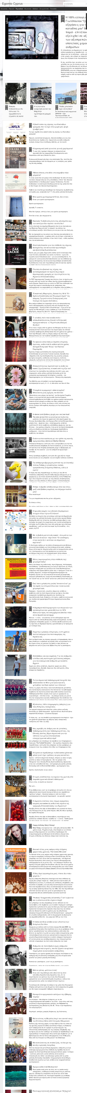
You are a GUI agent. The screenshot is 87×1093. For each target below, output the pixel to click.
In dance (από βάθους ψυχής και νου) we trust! (51, 414)
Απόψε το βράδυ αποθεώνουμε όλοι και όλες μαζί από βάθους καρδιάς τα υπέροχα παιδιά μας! (52, 489)
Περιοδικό (19, 9)
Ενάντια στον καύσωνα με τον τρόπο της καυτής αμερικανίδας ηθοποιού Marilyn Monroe (53, 439)
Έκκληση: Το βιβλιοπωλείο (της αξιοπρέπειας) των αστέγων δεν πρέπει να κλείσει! (52, 222)
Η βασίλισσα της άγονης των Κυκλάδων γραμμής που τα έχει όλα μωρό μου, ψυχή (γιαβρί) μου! (50, 126)
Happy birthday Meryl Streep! (44, 825)
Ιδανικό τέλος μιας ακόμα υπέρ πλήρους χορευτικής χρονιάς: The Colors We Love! (50, 850)
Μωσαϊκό (27, 9)
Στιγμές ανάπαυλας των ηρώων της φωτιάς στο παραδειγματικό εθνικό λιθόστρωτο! (53, 778)
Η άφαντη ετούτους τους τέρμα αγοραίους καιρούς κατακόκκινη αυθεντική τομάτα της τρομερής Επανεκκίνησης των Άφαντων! (51, 803)
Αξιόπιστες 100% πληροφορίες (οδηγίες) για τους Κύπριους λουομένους (51, 705)
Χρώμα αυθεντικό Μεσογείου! (45, 1067)
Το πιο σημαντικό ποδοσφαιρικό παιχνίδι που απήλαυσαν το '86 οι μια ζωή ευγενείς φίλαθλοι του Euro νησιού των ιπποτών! (52, 682)
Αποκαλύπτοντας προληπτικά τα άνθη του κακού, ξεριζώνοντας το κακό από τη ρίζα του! (52, 367)
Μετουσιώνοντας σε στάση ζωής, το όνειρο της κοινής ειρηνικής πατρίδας (52, 1043)
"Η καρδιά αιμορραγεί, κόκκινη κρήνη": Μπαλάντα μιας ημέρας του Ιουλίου (49, 391)
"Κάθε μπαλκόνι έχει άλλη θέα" (66, 107)
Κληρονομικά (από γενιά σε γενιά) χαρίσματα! (53, 148)
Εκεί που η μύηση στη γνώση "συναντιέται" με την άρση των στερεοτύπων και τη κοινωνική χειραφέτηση (52, 586)
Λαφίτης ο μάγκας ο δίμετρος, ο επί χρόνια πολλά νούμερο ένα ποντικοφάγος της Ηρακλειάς (51, 634)
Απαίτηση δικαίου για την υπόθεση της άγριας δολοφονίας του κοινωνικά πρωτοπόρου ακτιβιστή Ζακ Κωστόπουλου (52, 247)
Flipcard (11, 9)
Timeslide (53, 9)
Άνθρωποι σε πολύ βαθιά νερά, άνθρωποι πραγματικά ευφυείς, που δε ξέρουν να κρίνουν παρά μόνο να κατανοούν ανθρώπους (53, 948)
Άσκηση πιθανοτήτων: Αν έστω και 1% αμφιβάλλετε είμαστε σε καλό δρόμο (16, 112)
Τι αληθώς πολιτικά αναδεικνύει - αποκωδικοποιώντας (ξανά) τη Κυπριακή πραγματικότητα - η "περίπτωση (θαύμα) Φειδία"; (50, 321)
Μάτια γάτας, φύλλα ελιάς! (45, 970)
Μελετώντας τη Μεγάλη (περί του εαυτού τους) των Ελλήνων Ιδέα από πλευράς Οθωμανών (52, 1019)
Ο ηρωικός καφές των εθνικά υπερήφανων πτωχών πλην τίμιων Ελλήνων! (50, 512)
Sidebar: (35, 9)
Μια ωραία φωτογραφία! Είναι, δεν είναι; (51, 197)
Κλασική (4, 9)
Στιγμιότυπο (44, 9)
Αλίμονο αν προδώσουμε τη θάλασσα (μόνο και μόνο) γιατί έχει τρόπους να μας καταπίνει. (52, 753)
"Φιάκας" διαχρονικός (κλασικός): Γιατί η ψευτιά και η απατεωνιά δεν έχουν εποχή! (53, 898)
